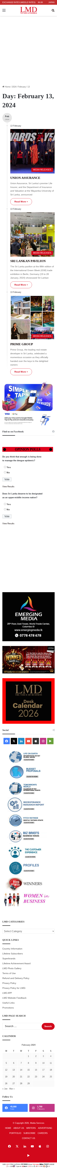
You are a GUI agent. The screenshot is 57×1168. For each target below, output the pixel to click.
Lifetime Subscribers (12, 953)
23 (36, 1076)
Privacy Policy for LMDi (13, 988)
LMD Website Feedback (14, 998)
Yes (9, 467)
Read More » (21, 201)
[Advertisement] (28, 52)
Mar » (12, 1089)
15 (28, 1070)
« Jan (4, 1089)
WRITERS (31, 1128)
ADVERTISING (45, 1128)
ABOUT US (18, 1128)
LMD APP (7, 993)
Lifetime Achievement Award (16, 963)
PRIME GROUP (21, 344)
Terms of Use (9, 973)
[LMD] (28, 10)
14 (21, 1070)
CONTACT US (28, 1138)
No (8, 472)
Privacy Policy (9, 983)
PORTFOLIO (15, 1133)
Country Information (12, 949)
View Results (8, 486)
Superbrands (8, 958)
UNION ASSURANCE (25, 178)
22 (28, 1076)
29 (28, 1083)
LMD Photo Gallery (11, 968)
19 (6, 1076)
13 (14, 1070)
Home (7, 87)
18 (51, 1070)
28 (21, 1083)
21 (21, 1076)
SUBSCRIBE (29, 1133)
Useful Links (8, 1003)
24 (43, 1076)
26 (6, 1083)
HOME (8, 1128)
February (22, 87)
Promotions (8, 1008)
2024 (14, 87)
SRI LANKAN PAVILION (28, 261)
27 (14, 1083)
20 (14, 1076)
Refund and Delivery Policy (15, 978)
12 (6, 1070)
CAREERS (43, 1133)
